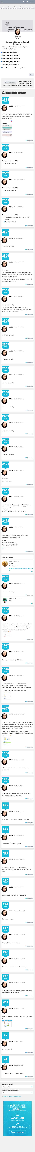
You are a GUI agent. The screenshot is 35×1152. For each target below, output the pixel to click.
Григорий (11, 598)
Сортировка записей (7, 1084)
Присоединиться (17, 1132)
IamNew (11, 106)
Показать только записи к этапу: (10, 1090)
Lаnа (10, 561)
